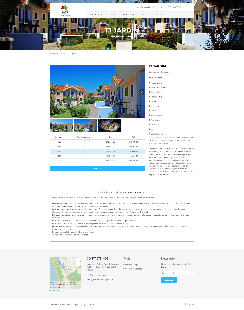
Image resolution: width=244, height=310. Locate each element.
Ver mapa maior (55, 290)
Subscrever (169, 280)
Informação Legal (131, 265)
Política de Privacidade (133, 269)
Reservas (160, 15)
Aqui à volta (128, 15)
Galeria (144, 15)
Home (55, 53)
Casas (113, 15)
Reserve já (97, 168)
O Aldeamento (96, 15)
